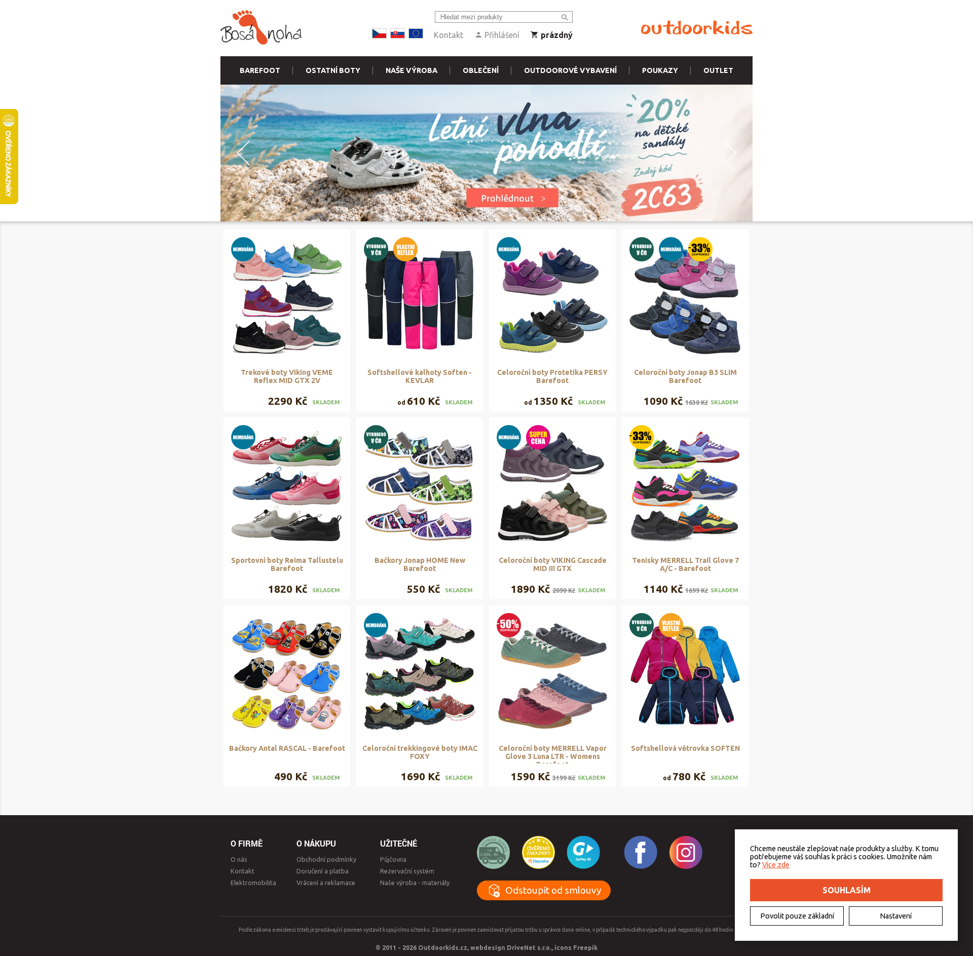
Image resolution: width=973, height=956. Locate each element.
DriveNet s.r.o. (529, 947)
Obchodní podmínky (326, 859)
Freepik (585, 947)
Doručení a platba (322, 870)
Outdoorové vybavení (570, 70)
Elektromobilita (253, 882)
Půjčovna (393, 859)
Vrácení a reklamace (325, 882)
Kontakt (448, 35)
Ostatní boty (333, 70)
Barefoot (260, 70)
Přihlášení (500, 35)
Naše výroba (411, 70)
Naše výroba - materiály (415, 882)
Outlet (718, 70)
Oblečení (481, 70)
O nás (239, 859)
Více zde (776, 865)
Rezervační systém (407, 870)
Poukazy (660, 70)
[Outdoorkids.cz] (697, 27)
